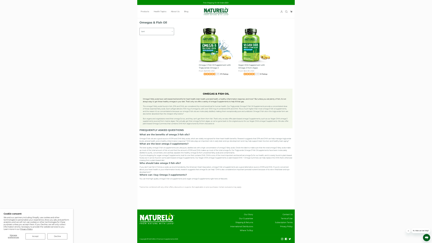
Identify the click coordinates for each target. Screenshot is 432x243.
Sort (143, 31)
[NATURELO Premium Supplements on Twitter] (290, 239)
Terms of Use (286, 218)
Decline (57, 236)
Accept (35, 236)
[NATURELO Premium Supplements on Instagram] (282, 239)
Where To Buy (246, 230)
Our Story (248, 214)
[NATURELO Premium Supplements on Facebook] (286, 239)
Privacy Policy (26, 229)
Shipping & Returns (244, 222)
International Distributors (241, 226)
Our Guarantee (246, 218)
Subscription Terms (283, 222)
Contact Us (287, 214)
